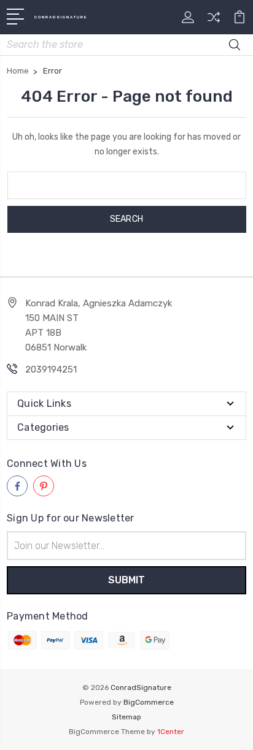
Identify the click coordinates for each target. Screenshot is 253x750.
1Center (170, 731)
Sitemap (126, 717)
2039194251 (51, 369)
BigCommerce (148, 702)
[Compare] (213, 21)
